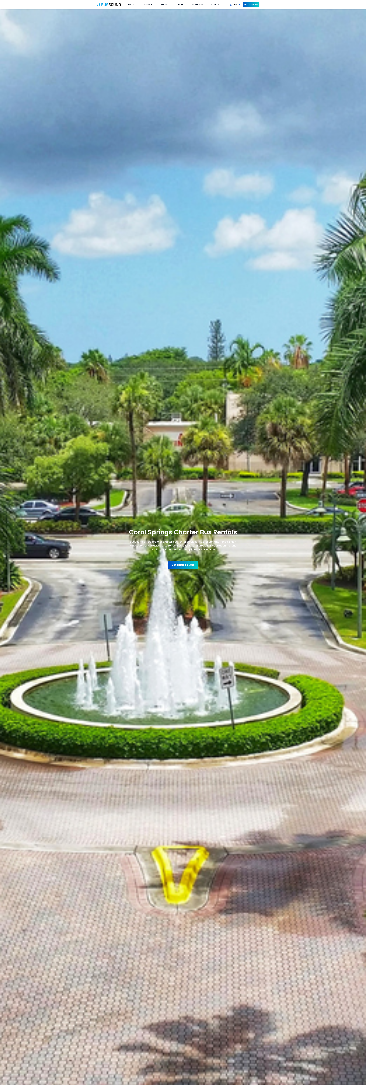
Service (165, 4)
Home (131, 4)
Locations (147, 4)
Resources (198, 4)
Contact (216, 4)
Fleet (181, 4)
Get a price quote (182, 565)
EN (235, 4)
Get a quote (251, 4)
